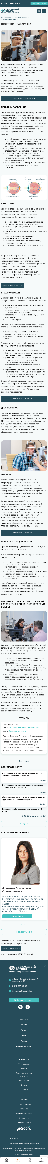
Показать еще (24, 931)
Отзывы (24, 1085)
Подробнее (17, 916)
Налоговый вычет (24, 1047)
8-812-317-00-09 (19, 986)
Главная (6, 1161)
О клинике (24, 1059)
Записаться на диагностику (24, 98)
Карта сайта (13, 1138)
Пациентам (24, 1019)
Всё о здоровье (24, 1123)
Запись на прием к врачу (11, 949)
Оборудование (24, 1064)
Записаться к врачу (39, 3)
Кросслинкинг (24, 1118)
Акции (24, 1041)
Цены (24, 1036)
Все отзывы (24, 761)
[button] (21, 924)
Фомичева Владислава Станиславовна (24, 728)
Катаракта (24, 1109)
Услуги (24, 1030)
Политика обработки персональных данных (24, 1143)
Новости (24, 1069)
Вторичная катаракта (17, 731)
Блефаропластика (24, 1104)
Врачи (24, 1024)
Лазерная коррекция (24, 1114)
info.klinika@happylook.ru (22, 991)
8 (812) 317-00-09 (25, 954)
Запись (30, 1161)
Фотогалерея (24, 1081)
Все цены (24, 824)
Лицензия (24, 1090)
